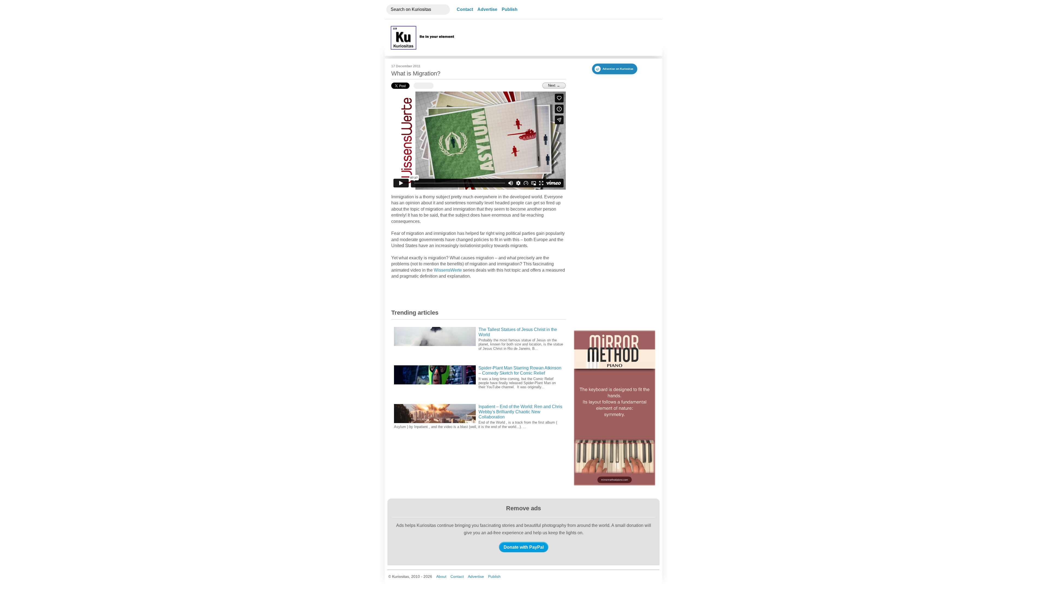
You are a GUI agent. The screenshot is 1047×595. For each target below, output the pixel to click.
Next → (554, 85)
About (441, 576)
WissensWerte (448, 270)
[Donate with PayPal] (523, 547)
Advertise (487, 9)
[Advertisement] (557, 37)
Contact (465, 9)
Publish (510, 9)
